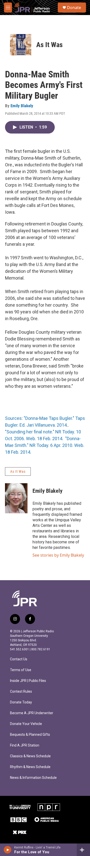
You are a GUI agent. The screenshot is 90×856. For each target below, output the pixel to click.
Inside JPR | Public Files (28, 681)
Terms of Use (20, 670)
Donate (74, 7)
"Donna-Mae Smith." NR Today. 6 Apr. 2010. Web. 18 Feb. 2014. (44, 445)
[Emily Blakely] (16, 498)
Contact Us (18, 659)
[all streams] (83, 849)
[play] (7, 849)
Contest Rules (21, 691)
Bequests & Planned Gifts (30, 735)
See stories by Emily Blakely (58, 555)
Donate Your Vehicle (26, 724)
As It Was (49, 45)
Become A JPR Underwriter (31, 713)
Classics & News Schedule (30, 756)
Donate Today (21, 702)
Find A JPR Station (24, 745)
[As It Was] (20, 44)
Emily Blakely (21, 105)
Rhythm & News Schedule (30, 767)
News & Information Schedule (33, 778)
